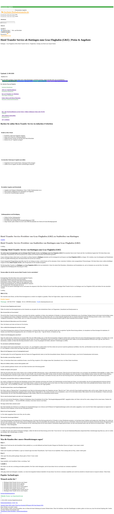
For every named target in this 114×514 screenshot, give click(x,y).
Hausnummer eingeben (21, 10)
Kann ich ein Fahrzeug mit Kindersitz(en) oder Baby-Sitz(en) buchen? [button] (16, 427)
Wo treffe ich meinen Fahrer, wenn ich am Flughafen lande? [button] (14, 387)
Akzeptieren (4, 511)
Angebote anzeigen (5, 32)
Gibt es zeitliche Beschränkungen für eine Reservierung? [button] (13, 327)
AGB (13, 502)
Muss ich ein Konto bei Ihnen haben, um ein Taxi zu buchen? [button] (14, 321)
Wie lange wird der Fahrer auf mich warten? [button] (10, 403)
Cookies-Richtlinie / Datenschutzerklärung (17, 511)
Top (17, 502)
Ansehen (3, 239)
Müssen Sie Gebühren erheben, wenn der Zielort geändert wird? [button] (14, 363)
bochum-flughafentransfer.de (16, 12)
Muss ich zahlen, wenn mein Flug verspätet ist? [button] (11, 357)
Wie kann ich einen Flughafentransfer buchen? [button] (11, 306)
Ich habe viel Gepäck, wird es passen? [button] (9, 369)
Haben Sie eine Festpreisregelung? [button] (8, 411)
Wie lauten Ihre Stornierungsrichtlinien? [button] (9, 417)
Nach (16, 16)
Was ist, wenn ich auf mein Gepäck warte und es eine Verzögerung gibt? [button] (16, 396)
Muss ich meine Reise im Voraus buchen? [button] (9, 312)
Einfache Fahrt (6, 30)
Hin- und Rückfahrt (17, 30)
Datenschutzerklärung (6, 502)
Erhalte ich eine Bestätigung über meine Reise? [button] (11, 334)
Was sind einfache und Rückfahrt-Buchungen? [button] (11, 343)
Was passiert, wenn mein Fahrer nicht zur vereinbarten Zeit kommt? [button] (15, 378)
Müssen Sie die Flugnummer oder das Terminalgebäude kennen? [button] (15, 351)
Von (16, 14)
